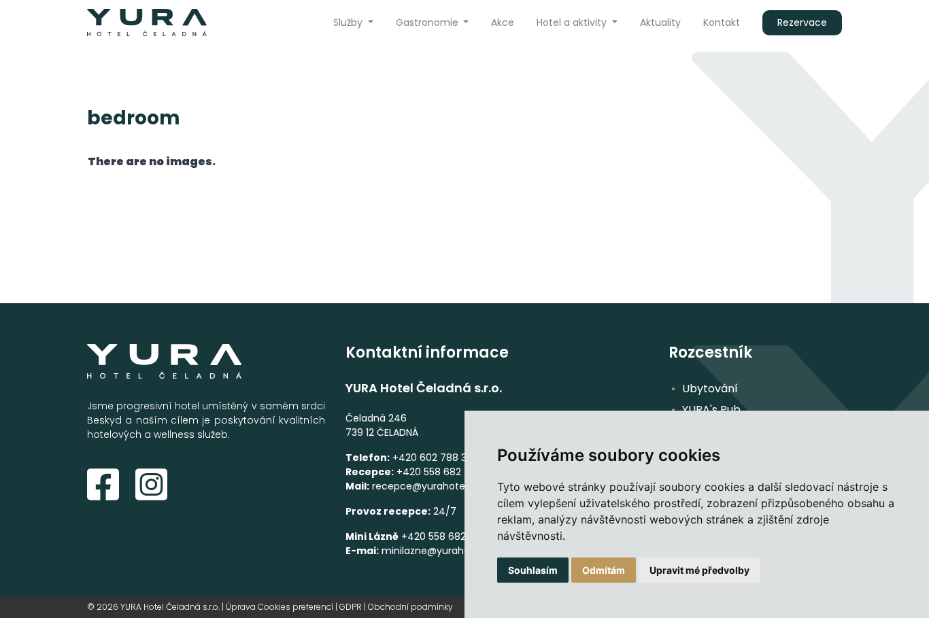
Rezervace (802, 22)
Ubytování (710, 388)
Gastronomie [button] (428, 22)
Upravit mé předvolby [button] (699, 570)
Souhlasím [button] (533, 570)
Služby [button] (349, 22)
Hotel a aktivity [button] (573, 22)
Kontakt (721, 22)
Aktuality (660, 22)
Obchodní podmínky (410, 607)
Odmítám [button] (603, 570)
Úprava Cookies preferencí (279, 607)
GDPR (350, 607)
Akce (502, 22)
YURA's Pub (711, 409)
